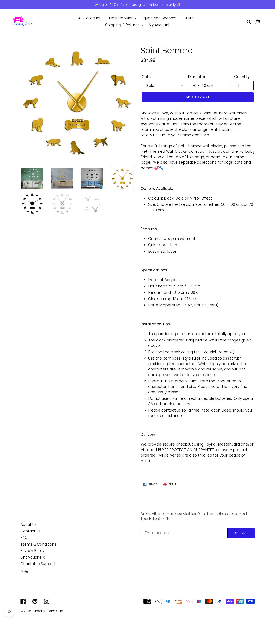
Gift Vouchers (32, 557)
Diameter (196, 76)
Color (147, 76)
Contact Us (30, 531)
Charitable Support (38, 563)
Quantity (242, 76)
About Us (28, 524)
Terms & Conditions (38, 544)
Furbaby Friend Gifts (47, 611)
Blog (24, 570)
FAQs (25, 537)
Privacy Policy (32, 550)
